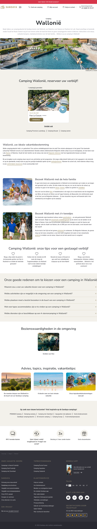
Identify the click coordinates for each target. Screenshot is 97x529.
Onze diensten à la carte (8, 500)
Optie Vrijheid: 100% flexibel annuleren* (48, 2)
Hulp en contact (38, 482)
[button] (50, 287)
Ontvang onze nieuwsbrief (9, 482)
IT (86, 485)
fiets (51, 192)
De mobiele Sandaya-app (41, 491)
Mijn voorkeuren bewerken (41, 512)
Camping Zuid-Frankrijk (8, 468)
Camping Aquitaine (39, 468)
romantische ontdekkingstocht (60, 220)
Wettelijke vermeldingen (41, 500)
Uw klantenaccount (39, 485)
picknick (37, 235)
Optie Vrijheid (38, 509)
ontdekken (81, 188)
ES (77, 485)
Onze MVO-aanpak (7, 494)
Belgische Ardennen (54, 153)
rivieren (62, 188)
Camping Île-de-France (40, 465)
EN (73, 485)
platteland (61, 230)
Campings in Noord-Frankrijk (9, 465)
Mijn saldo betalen (39, 494)
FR (80, 485)
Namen (8, 153)
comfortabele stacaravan (14, 164)
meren (57, 188)
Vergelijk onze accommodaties (10, 488)
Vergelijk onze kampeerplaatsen (10, 491)
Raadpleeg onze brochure (8, 485)
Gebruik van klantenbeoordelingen (44, 506)
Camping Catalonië (39, 471)
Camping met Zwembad (8, 471)
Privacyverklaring (39, 503)
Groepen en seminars (7, 497)
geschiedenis (67, 217)
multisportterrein (56, 161)
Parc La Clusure (35, 115)
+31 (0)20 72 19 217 (13, 511)
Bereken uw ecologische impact (43, 488)
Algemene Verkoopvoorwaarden (43, 497)
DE (83, 485)
